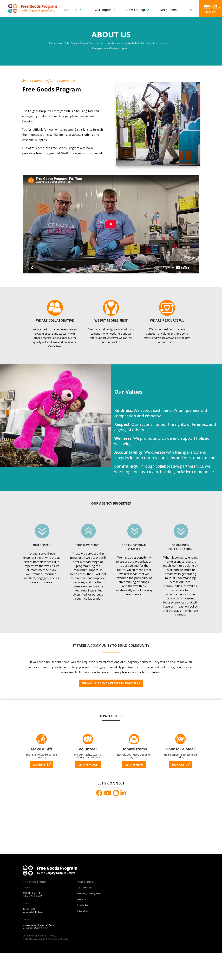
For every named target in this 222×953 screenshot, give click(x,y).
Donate (39, 764)
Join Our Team (83, 905)
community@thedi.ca (32, 912)
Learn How (134, 764)
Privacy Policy (83, 911)
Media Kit (81, 899)
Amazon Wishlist (84, 887)
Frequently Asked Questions (90, 893)
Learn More (87, 764)
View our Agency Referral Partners (111, 683)
